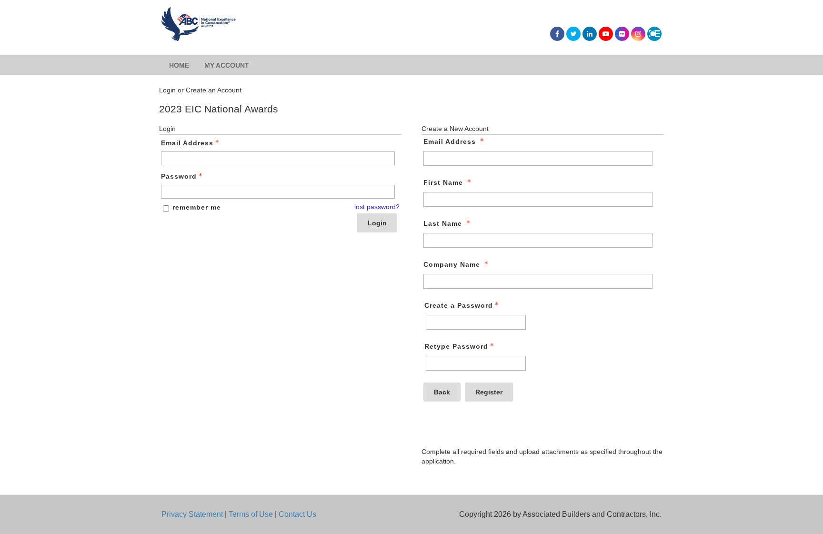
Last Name (442, 223)
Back (442, 392)
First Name (443, 182)
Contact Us (297, 514)
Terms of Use (251, 514)
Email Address (187, 143)
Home (179, 65)
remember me (196, 207)
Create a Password (458, 305)
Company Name (451, 264)
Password (179, 176)
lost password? (377, 207)
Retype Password (456, 346)
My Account (226, 65)
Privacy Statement (192, 514)
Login (377, 223)
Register (488, 392)
